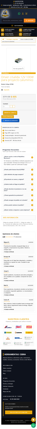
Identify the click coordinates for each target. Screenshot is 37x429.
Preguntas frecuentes (9, 381)
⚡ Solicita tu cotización (10, 120)
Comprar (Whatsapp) (7, 116)
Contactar (5, 389)
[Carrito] (26, 13)
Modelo (3, 84)
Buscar (30, 20)
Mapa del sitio (7, 391)
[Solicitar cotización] (33, 419)
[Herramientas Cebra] (9, 13)
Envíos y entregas (8, 383)
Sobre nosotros (7, 368)
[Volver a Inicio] (3, 39)
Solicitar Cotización (8, 386)
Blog (4, 373)
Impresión (6, 89)
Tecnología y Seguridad (12, 39)
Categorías (18, 25)
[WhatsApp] (19, 13)
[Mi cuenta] (23, 13)
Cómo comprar (7, 371)
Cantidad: (5, 103)
